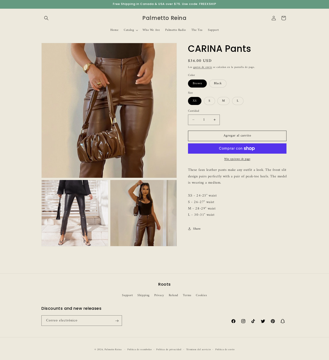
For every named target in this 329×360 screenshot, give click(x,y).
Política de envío (225, 349)
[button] (46, 18)
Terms (187, 295)
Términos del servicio (198, 349)
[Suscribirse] (117, 321)
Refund (173, 295)
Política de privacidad (168, 349)
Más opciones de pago (237, 159)
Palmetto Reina (113, 349)
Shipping (143, 295)
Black (218, 83)
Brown (197, 83)
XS (195, 101)
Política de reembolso (139, 349)
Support (127, 295)
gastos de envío (202, 67)
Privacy (159, 295)
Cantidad (193, 111)
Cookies (201, 295)
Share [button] (197, 228)
